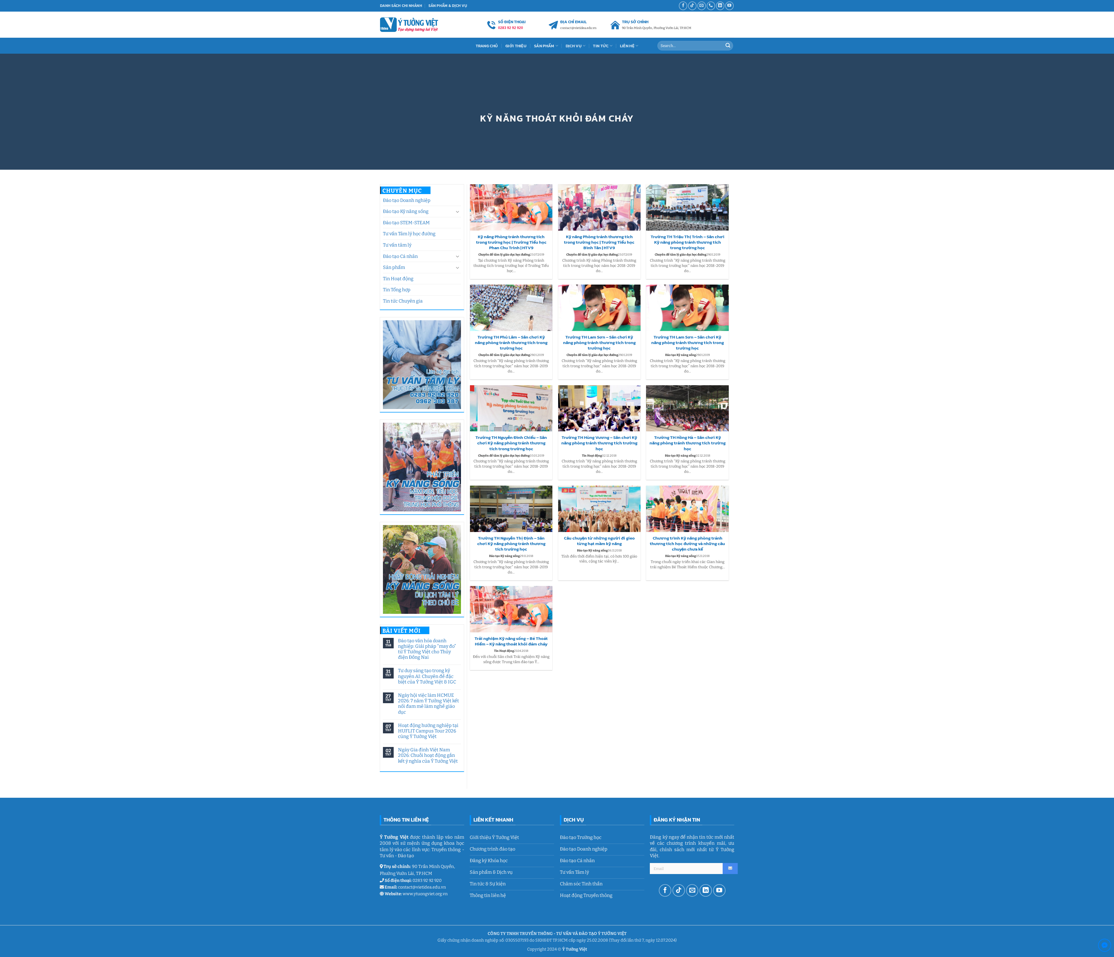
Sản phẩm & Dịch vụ (447, 5)
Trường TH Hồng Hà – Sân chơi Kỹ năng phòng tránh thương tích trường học (688, 443)
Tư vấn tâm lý (397, 245)
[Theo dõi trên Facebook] (683, 5)
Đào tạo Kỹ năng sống (405, 211)
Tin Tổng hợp (396, 289)
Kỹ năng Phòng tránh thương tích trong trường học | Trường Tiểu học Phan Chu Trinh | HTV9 (511, 242)
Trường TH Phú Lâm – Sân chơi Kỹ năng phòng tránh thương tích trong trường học (511, 342)
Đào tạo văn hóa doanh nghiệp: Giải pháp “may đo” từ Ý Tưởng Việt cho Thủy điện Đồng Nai (427, 649)
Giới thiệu (516, 46)
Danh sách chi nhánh (401, 5)
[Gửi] (728, 46)
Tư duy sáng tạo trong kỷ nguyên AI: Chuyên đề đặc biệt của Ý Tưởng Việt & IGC (427, 676)
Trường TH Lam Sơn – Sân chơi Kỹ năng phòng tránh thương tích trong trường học (599, 342)
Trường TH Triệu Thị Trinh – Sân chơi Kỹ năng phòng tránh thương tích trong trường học (687, 242)
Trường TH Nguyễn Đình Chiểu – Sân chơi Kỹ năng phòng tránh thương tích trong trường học (511, 443)
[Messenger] (1104, 946)
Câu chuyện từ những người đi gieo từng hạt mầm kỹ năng (599, 541)
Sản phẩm (394, 267)
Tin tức (600, 46)
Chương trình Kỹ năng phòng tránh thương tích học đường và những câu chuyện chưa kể (687, 544)
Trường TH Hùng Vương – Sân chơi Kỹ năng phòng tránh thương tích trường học (599, 443)
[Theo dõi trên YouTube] (729, 5)
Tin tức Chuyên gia (403, 301)
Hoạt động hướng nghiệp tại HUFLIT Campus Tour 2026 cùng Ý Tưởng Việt (428, 731)
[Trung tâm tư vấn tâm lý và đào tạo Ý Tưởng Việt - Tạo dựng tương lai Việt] (409, 24)
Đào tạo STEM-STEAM (406, 222)
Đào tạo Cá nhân (400, 256)
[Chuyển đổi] (457, 211)
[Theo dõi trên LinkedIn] (720, 5)
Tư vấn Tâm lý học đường (409, 233)
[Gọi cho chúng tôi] (711, 5)
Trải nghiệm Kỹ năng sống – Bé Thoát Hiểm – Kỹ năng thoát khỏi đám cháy (511, 641)
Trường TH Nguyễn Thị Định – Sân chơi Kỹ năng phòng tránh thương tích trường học (511, 544)
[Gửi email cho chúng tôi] (701, 5)
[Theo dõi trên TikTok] (692, 5)
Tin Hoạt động (398, 278)
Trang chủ (487, 46)
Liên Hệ (627, 46)
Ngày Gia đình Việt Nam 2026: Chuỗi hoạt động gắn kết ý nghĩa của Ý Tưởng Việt (427, 755)
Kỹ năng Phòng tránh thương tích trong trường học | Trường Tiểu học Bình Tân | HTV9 (599, 242)
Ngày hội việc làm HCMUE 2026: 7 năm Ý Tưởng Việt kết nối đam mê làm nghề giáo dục (428, 703)
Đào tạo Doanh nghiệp (407, 200)
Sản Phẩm (544, 46)
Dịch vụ (574, 46)
